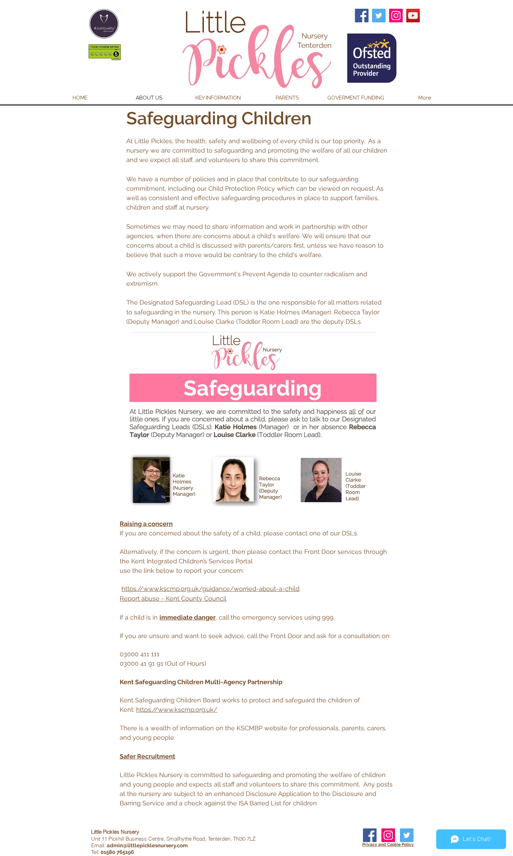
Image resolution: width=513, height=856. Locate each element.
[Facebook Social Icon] (370, 835)
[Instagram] (396, 15)
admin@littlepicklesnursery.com (147, 845)
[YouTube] (413, 15)
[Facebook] (362, 15)
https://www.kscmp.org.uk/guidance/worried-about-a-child (210, 588)
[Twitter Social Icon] (407, 835)
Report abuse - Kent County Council (173, 598)
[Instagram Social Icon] (388, 835)
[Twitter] (379, 15)
